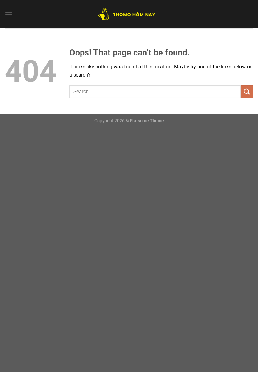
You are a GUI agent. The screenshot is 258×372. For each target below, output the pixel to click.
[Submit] (247, 91)
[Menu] (8, 14)
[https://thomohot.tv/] (129, 14)
